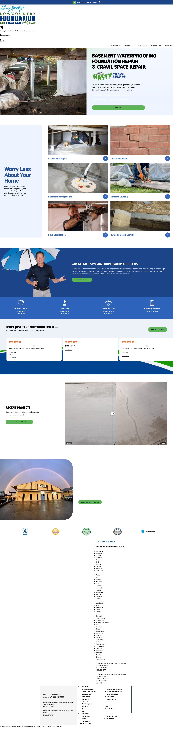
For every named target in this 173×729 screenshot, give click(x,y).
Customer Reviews (111, 716)
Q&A (106, 706)
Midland (98, 609)
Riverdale (99, 627)
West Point (99, 648)
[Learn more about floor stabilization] (105, 235)
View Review (12, 357)
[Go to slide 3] (123, 447)
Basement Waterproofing (121, 95)
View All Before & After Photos (19, 422)
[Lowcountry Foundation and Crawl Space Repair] (86, 15)
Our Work (141, 46)
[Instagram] (86, 723)
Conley (98, 562)
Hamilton (99, 586)
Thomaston (99, 640)
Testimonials (86, 716)
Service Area (156, 46)
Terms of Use (51, 726)
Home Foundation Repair (89, 691)
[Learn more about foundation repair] (167, 158)
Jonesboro (99, 592)
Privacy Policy (41, 726)
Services (114, 46)
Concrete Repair (87, 694)
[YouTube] (91, 723)
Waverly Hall (100, 646)
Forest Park (99, 571)
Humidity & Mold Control (126, 99)
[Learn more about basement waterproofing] (105, 196)
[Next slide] (127, 447)
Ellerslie (98, 566)
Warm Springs (100, 644)
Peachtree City (101, 618)
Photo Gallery (86, 721)
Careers (84, 709)
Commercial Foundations (114, 691)
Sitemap (59, 726)
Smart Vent (110, 696)
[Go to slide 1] (109, 447)
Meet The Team (109, 709)
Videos (84, 718)
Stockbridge (100, 631)
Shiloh (98, 629)
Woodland (99, 655)
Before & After (110, 718)
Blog (83, 711)
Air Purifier (85, 699)
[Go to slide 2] (116, 447)
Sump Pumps (86, 696)
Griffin (97, 584)
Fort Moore (99, 573)
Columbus (99, 558)
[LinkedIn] (89, 723)
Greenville (99, 581)
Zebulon (98, 657)
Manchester (100, 603)
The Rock (99, 637)
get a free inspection (52, 694)
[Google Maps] (81, 723)
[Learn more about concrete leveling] (167, 196)
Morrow (98, 614)
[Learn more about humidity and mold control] (167, 235)
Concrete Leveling (112, 694)
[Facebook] (84, 723)
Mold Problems (111, 699)
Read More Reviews (157, 329)
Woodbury (99, 653)
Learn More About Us (82, 280)
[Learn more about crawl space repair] (105, 158)
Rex (97, 625)
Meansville (99, 607)
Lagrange (99, 596)
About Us (127, 46)
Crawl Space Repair (99, 99)
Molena (98, 612)
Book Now (169, 46)
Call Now (3, 41)
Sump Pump (112, 99)
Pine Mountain (100, 620)
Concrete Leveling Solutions (101, 95)
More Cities (99, 683)
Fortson (98, 575)
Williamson (99, 650)
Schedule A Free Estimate (90, 502)
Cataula (98, 555)
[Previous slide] (104, 447)
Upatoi (98, 642)
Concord (98, 560)
